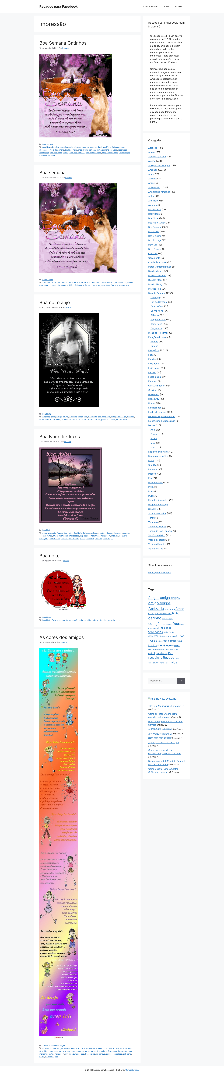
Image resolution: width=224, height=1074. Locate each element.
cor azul (62, 1051)
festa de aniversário (170, 636)
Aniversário (154, 187)
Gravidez (153, 390)
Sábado (154, 315)
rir (97, 1054)
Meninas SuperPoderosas (161, 416)
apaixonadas (89, 1048)
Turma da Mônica (157, 526)
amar (53, 417)
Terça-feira (156, 328)
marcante (43, 1054)
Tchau (151, 518)
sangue (102, 1054)
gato (41, 285)
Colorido (43, 1051)
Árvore (60, 533)
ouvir (67, 1054)
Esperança (112, 1051)
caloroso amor (121, 1048)
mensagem (105, 536)
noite (81, 620)
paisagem (43, 538)
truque (65, 153)
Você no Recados (157, 544)
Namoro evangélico (158, 456)
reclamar (90, 538)
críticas (94, 533)
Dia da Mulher (155, 271)
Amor (80, 417)
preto (103, 419)
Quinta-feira (156, 311)
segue (108, 1054)
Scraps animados (157, 513)
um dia (119, 419)
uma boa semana (77, 153)
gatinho (130, 282)
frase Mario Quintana (110, 147)
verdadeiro (101, 620)
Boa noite (49, 555)
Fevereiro (155, 434)
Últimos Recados (151, 6)
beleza (111, 1048)
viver (125, 419)
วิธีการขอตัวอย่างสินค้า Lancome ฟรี (166, 706)
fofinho (160, 641)
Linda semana (71, 150)
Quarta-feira (156, 306)
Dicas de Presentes (158, 333)
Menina (152, 645)
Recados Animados (158, 500)
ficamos (130, 417)
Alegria (152, 161)
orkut (151, 653)
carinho (154, 618)
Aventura (153, 205)
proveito (64, 538)
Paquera (152, 469)
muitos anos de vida (165, 649)
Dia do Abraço (155, 284)
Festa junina (154, 377)
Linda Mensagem (58, 1045)
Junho (153, 438)
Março (153, 447)
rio (112, 538)
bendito (55, 147)
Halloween (153, 394)
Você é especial (156, 540)
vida (53, 155)
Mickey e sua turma (158, 451)
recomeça (122, 150)
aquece (99, 1048)
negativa (123, 536)
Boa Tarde (153, 231)
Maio (153, 443)
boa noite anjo (104, 417)
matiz (51, 1054)
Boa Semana (47, 144)
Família (152, 359)
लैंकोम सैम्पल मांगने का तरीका (160, 738)
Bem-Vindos (154, 209)
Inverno (154, 341)
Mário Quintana (75, 285)
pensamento (54, 538)
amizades (170, 609)
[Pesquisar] (181, 681)
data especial (167, 624)
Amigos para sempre (159, 165)
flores (152, 640)
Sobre (166, 6)
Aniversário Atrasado (159, 192)
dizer (113, 417)
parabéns (161, 653)
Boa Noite (46, 414)
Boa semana (52, 172)
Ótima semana (89, 150)
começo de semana (88, 147)
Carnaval (153, 253)
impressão (44, 150)
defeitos (102, 533)
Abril (152, 429)
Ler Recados (154, 407)
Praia (151, 491)
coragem (80, 1051)
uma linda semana (93, 153)
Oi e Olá (152, 465)
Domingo (155, 297)
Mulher (75, 419)
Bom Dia (152, 244)
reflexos (106, 538)
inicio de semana (57, 150)
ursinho (167, 663)
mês (80, 150)
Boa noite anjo (54, 302)
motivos (114, 536)
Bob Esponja (154, 240)
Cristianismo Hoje (157, 262)
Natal (151, 460)
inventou (64, 285)
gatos (122, 147)
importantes (55, 419)
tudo (94, 620)
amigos (74, 1048)
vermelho (111, 620)
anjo (85, 417)
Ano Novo (46, 147)
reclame (98, 538)
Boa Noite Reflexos (59, 436)
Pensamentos (155, 482)
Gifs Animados (156, 385)
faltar (59, 620)
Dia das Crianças (157, 275)
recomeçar (44, 153)
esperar (42, 536)
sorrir (129, 1054)
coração (155, 623)
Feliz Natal (153, 368)
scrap (152, 662)
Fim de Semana (158, 302)
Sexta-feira (156, 324)
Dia (99, 147)
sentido (87, 620)
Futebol (152, 381)
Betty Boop (154, 214)
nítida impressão (86, 419)
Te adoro (153, 522)
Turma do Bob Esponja (160, 531)
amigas (60, 1048)
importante (44, 419)
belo (59, 282)
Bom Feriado (154, 249)
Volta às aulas (155, 548)
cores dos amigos (99, 1051)
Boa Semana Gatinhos (62, 43)
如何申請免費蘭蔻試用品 (160, 733)
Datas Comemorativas (159, 266)
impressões (74, 536)
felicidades (155, 632)
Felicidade (153, 363)
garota (65, 620)
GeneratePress (132, 1070)
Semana (114, 285)
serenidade (117, 1054)
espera (126, 533)
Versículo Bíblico (156, 535)
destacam (117, 533)
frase (55, 536)
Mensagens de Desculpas (161, 421)
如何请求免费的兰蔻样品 (160, 729)
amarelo (45, 1048)
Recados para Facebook (58, 6)
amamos (46, 417)
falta (54, 620)
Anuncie (178, 6)
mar (130, 1051)
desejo (109, 533)
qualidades (74, 538)
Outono (154, 346)
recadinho (155, 657)
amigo (65, 417)
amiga (59, 417)
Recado (168, 657)
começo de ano (107, 282)
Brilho (175, 613)
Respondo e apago (158, 504)
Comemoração (167, 619)
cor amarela (53, 1051)
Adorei (151, 152)
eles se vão (121, 417)
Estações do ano (157, 337)
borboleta (64, 147)
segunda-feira (56, 153)
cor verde (71, 1051)
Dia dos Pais (154, 288)
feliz (165, 632)
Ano (44, 282)
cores (87, 1051)
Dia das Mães (155, 280)
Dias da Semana (156, 293)
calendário (73, 147)
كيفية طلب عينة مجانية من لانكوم (163, 742)
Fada (151, 355)
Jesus (179, 641)
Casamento (154, 258)
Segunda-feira (158, 319)
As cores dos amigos (61, 637)
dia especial (153, 628)
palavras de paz (77, 1054)
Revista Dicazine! (166, 698)
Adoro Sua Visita (157, 156)
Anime (151, 183)
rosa (176, 658)
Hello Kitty (153, 399)
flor (182, 636)
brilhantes (168, 614)
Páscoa (152, 473)
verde (41, 1057)
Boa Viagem (154, 236)
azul (105, 1048)
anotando (52, 533)
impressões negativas (89, 536)
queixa (82, 538)
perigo (92, 1054)
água (44, 533)
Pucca (151, 496)
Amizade (73, 417)
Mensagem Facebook (159, 572)
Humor (151, 403)
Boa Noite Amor (156, 222)
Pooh (151, 487)
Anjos (151, 196)
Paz (87, 1054)
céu (129, 1048)
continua (119, 282)
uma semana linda (110, 153)
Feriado (152, 372)
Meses (151, 425)
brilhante (159, 613)
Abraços (152, 148)
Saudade (153, 509)
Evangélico (153, 350)
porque (97, 419)
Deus (177, 624)
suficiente (111, 419)
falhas (49, 536)
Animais (152, 178)
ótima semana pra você (107, 150)
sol (124, 1054)
